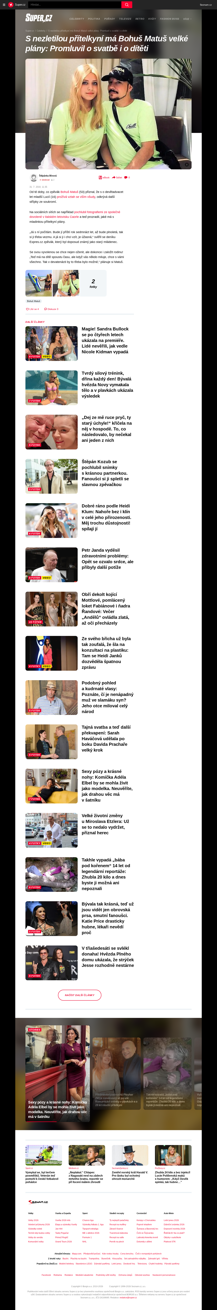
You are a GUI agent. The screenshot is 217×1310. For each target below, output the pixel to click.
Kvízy (152, 18)
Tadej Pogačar (62, 1233)
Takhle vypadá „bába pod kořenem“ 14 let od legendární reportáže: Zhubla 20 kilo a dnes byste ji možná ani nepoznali (106, 874)
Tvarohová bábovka (119, 1233)
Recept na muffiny (118, 1224)
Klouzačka (117, 1258)
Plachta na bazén (79, 1258)
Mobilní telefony (66, 1264)
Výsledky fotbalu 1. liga (93, 1224)
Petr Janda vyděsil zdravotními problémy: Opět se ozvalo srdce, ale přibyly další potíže (107, 559)
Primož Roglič (61, 1237)
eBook (106, 177)
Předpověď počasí (91, 1254)
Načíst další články (79, 995)
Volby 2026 (33, 1220)
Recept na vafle (117, 1237)
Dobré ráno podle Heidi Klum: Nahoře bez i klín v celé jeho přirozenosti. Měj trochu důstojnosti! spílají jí (106, 517)
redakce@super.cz (128, 1297)
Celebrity (77, 18)
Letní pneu (116, 1264)
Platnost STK (170, 1241)
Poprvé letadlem (144, 1224)
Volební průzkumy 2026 (39, 1224)
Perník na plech (117, 1241)
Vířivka (165, 1258)
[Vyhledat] (126, 4)
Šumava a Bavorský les (147, 1229)
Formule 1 (87, 1237)
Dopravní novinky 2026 (174, 1229)
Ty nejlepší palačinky (119, 1220)
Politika (94, 18)
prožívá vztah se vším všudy (76, 197)
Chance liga (88, 1220)
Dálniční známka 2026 (174, 1224)
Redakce (69, 1275)
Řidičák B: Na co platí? (174, 1233)
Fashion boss (169, 18)
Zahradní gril (154, 1258)
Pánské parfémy (171, 1264)
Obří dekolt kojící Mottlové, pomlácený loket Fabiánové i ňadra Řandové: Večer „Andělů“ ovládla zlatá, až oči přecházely (106, 609)
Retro (139, 18)
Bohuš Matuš (69, 192)
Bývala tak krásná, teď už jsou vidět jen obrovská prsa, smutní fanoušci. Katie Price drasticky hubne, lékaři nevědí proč (108, 918)
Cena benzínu (126, 1254)
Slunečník (105, 1258)
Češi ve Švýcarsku (145, 1233)
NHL (84, 1241)
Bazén (65, 1258)
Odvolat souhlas (142, 1275)
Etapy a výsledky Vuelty (66, 1224)
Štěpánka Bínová (48, 175)
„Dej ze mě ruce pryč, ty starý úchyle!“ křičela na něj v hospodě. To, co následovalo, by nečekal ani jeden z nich (107, 429)
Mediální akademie (84, 1275)
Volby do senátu (35, 1237)
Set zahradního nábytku (135, 1258)
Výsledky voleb (35, 1229)
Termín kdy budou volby (39, 1233)
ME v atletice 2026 (90, 1233)
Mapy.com (76, 1254)
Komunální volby (36, 1241)
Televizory (142, 1264)
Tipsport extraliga (90, 1229)
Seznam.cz (206, 4)
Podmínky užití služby (106, 1275)
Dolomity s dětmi (144, 1241)
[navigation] (4, 4)
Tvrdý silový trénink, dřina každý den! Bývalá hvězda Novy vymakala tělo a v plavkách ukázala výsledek (107, 385)
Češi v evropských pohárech (148, 1254)
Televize (125, 18)
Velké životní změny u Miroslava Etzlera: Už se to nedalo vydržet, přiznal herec (105, 824)
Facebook (46, 1275)
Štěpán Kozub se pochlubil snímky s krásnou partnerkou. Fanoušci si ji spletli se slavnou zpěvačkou (105, 473)
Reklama (58, 1275)
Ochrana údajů (125, 1275)
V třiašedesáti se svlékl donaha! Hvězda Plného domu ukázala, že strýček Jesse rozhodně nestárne (108, 957)
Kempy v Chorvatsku (146, 1220)
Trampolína (94, 1258)
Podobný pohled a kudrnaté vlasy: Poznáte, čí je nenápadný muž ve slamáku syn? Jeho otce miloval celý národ (107, 697)
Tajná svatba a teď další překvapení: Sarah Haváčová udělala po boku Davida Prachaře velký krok (106, 739)
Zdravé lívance (116, 1229)
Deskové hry (129, 1264)
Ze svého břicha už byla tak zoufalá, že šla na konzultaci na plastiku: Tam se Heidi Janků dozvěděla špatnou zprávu (106, 653)
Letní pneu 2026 (171, 1220)
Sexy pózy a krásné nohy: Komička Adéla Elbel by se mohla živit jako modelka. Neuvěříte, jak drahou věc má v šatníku (107, 786)
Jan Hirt (58, 1229)
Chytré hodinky (155, 1264)
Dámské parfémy (102, 1264)
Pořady (109, 18)
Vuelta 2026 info (62, 1220)
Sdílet (119, 177)
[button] (108, 114)
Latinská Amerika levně (147, 1237)
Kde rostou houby (110, 1254)
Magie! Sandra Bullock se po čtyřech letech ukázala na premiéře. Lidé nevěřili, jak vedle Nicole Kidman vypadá (105, 340)
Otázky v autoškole (172, 1237)
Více (186, 19)
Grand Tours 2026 (63, 1241)
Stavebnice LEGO (84, 1264)
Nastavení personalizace (164, 1275)
